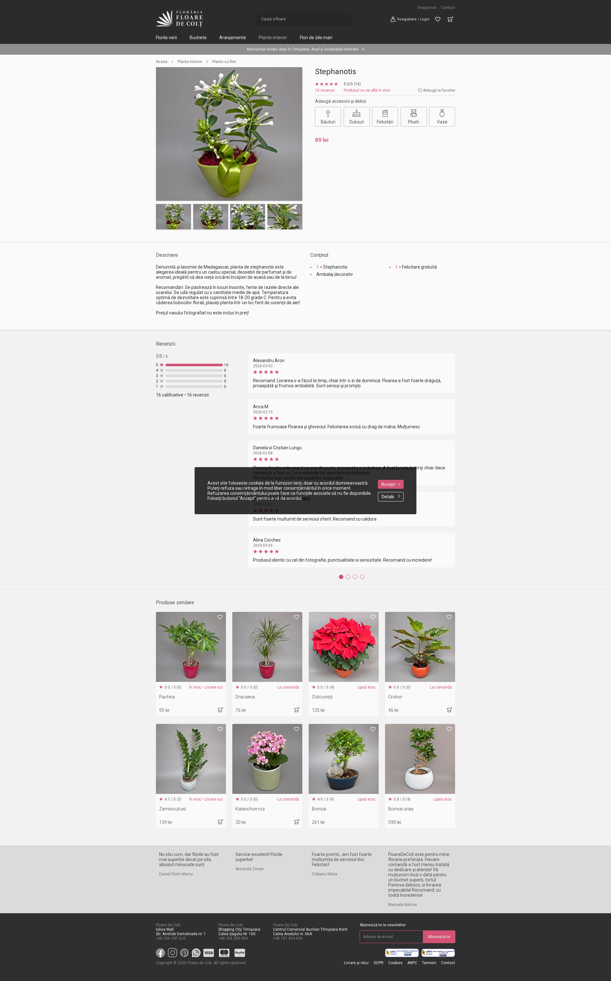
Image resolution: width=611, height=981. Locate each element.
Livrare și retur (356, 963)
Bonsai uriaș (400, 808)
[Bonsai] (344, 759)
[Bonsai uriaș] (420, 759)
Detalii (388, 496)
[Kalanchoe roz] (267, 759)
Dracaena (245, 696)
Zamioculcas (172, 808)
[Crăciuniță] (344, 647)
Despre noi (427, 7)
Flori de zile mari (316, 37)
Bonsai (319, 808)
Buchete (198, 37)
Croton (395, 696)
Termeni (429, 963)
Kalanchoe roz (250, 808)
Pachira (167, 696)
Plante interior (273, 37)
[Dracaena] (267, 647)
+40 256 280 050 (233, 938)
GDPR (378, 963)
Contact (448, 7)
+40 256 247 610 (171, 938)
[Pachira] (191, 647)
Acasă (161, 62)
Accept (388, 484)
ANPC (412, 963)
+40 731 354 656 (288, 938)
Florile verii (166, 37)
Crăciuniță (322, 696)
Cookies (395, 963)
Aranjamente (232, 37)
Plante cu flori (224, 62)
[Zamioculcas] (191, 759)
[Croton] (420, 647)
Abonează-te (439, 937)
